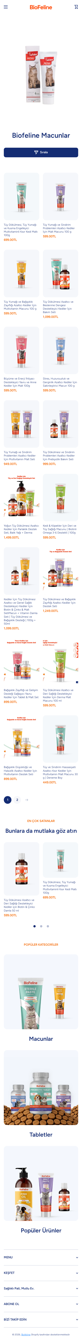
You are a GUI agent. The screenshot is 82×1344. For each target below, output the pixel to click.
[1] (34, 926)
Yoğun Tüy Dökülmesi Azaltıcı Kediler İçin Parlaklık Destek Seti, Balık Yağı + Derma (21, 529)
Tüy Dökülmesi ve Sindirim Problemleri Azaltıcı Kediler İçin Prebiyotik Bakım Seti (59, 456)
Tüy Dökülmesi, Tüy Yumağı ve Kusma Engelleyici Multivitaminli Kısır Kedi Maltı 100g (21, 230)
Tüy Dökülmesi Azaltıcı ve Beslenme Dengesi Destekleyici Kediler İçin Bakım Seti (58, 307)
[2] (41, 926)
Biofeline (26, 1334)
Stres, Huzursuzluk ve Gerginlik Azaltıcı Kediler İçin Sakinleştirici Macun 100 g (60, 382)
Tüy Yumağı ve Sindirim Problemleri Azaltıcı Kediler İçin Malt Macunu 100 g (59, 228)
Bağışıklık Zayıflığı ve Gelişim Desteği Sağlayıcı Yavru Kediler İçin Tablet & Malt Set (21, 694)
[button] (76, 7)
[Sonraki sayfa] (26, 800)
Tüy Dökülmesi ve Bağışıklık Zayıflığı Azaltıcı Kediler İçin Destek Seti (59, 603)
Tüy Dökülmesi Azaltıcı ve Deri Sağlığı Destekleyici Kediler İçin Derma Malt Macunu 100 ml (58, 695)
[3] (48, 926)
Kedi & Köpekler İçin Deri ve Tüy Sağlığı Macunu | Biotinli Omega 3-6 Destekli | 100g (59, 529)
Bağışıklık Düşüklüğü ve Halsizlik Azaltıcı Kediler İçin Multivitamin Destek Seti (20, 771)
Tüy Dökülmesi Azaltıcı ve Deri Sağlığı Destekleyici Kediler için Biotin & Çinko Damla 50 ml (19, 905)
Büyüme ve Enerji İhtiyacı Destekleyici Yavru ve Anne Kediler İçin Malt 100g (20, 382)
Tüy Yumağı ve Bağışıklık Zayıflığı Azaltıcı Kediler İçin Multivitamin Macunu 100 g (20, 305)
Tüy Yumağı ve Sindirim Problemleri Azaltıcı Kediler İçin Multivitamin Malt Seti (20, 456)
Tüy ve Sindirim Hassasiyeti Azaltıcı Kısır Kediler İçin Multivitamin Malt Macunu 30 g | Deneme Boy (60, 772)
